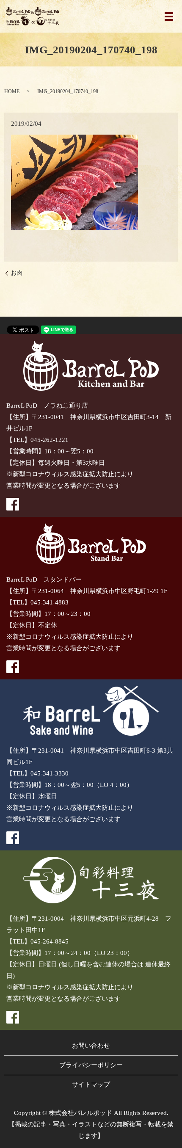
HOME (11, 91)
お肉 (16, 273)
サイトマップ (91, 1084)
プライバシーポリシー (91, 1065)
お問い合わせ (91, 1045)
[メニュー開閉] (169, 16)
